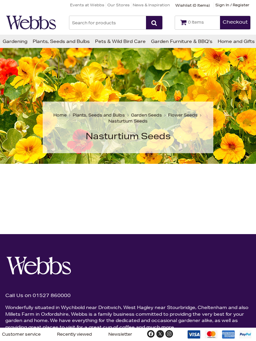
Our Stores (118, 4)
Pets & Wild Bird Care (120, 41)
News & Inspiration (151, 4)
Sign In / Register (232, 4)
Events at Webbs (87, 4)
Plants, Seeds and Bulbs (61, 41)
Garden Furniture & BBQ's (181, 41)
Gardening (15, 41)
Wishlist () (192, 5)
